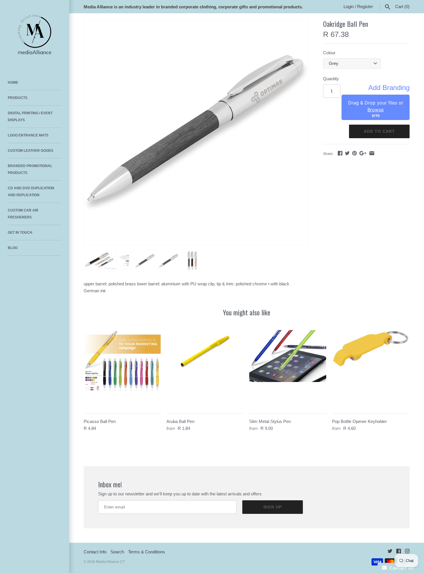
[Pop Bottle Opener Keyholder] (370, 368)
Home (13, 82)
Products (17, 98)
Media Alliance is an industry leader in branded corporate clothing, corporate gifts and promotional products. (193, 6)
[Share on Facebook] (340, 153)
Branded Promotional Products (30, 169)
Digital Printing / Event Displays (30, 116)
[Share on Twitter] (347, 153)
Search (117, 551)
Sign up (272, 507)
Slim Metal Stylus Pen (270, 421)
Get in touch (20, 233)
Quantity (331, 78)
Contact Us (400, 567)
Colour (329, 52)
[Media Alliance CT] (34, 34)
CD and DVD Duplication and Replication (31, 191)
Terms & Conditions (146, 551)
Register (365, 6)
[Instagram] (407, 552)
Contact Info (95, 551)
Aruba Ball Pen (180, 421)
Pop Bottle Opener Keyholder (359, 421)
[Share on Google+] (362, 153)
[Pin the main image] (354, 153)
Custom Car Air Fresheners (23, 213)
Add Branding (389, 87)
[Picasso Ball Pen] (122, 368)
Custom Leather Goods (30, 151)
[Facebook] (398, 552)
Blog (13, 248)
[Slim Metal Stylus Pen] (287, 368)
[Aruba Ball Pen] (204, 368)
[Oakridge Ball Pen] (196, 132)
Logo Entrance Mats (28, 135)
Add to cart (379, 131)
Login (349, 6)
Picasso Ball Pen (100, 421)
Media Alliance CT (110, 562)
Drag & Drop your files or (375, 106)
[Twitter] (390, 552)
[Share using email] (372, 153)
